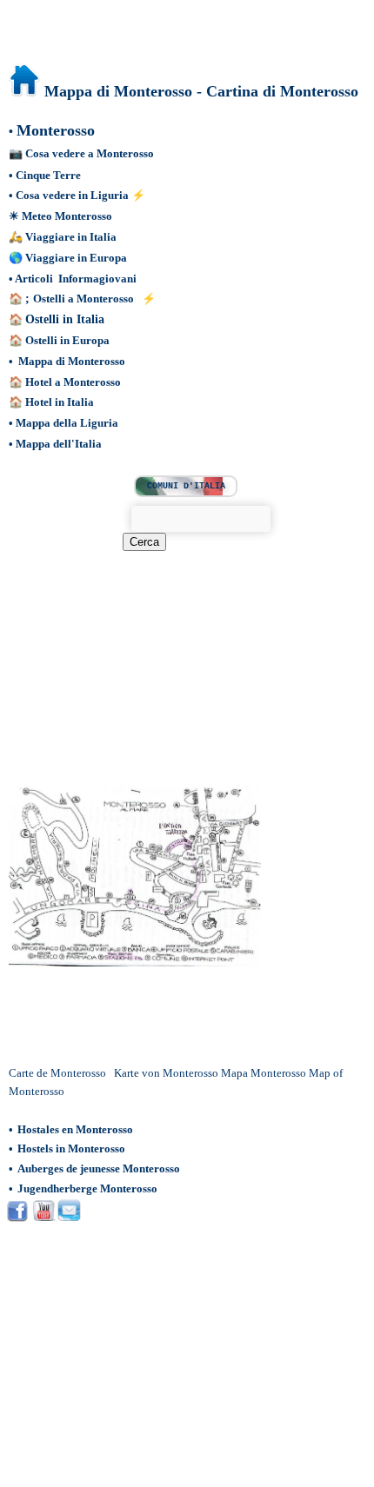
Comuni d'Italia (186, 486)
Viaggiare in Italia (71, 236)
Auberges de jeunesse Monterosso (98, 1168)
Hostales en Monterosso (75, 1129)
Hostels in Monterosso (71, 1148)
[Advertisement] (153, 658)
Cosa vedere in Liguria (72, 195)
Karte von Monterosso (167, 1072)
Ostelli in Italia (64, 319)
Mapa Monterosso (265, 1072)
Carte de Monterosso (59, 1072)
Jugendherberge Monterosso (87, 1188)
